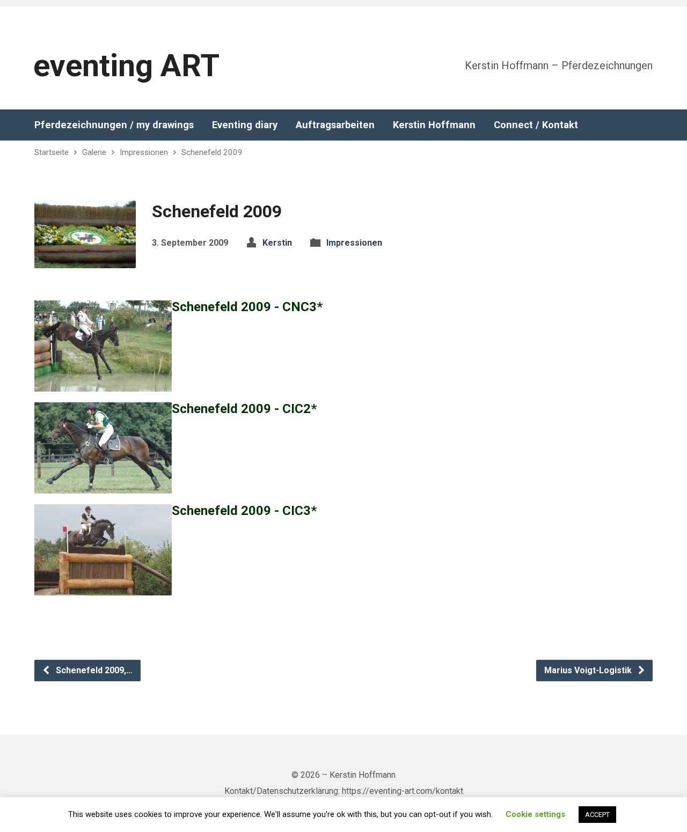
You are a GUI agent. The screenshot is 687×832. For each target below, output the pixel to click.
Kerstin (277, 243)
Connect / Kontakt (536, 125)
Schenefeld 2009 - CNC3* (247, 306)
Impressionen (144, 152)
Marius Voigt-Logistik (589, 670)
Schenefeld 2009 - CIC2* (244, 408)
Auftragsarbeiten (335, 125)
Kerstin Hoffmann (434, 125)
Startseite (51, 152)
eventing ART (126, 66)
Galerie (94, 152)
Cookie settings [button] (535, 814)
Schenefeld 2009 (212, 152)
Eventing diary (244, 125)
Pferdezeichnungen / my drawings (114, 125)
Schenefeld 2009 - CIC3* (244, 510)
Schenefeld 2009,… (93, 670)
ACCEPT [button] (597, 815)
